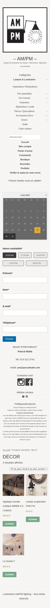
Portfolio (25, 168)
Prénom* (8, 273)
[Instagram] (21, 384)
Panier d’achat (25, 151)
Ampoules (24, 102)
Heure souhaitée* (12, 248)
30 (6, 236)
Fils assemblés (24, 94)
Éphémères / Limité (25, 107)
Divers (24, 120)
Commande (25, 155)
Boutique (25, 159)
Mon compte (25, 146)
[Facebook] (29, 384)
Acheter (9, 523)
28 (37, 230)
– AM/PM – (25, 58)
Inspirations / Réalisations (25, 87)
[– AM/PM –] (25, 51)
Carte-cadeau (25, 129)
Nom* (6, 289)
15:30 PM (13, 263)
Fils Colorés (24, 98)
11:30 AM (25, 255)
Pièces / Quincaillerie (24, 111)
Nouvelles (25, 164)
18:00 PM (37, 263)
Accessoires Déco (24, 115)
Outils (25, 124)
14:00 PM (40, 255)
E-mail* (7, 306)
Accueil (25, 142)
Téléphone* (9, 322)
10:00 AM (9, 255)
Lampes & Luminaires (24, 79)
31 (12, 236)
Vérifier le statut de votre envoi (25, 173)
